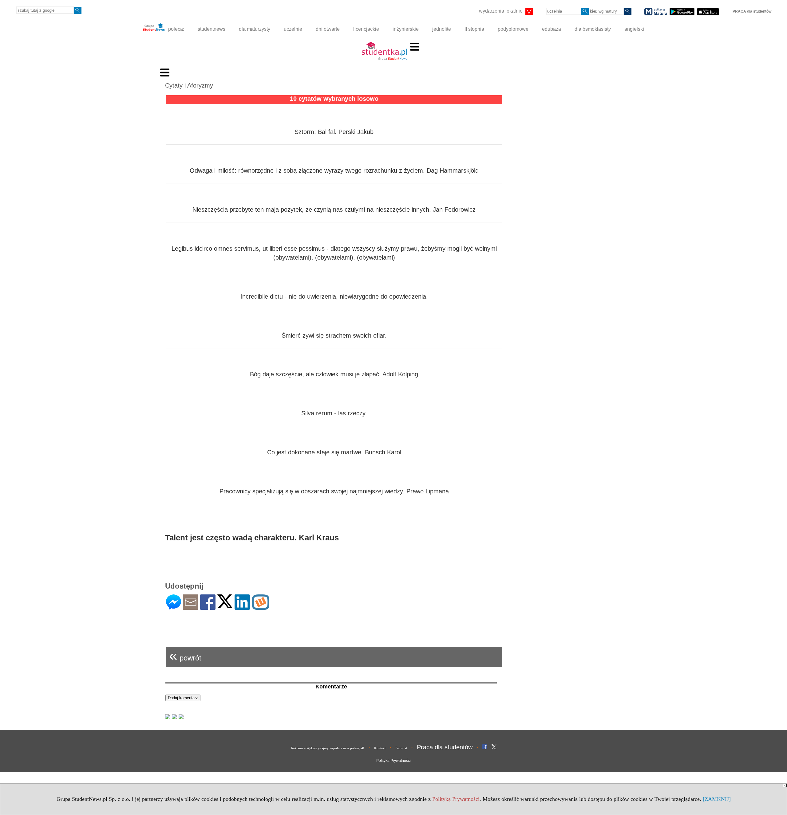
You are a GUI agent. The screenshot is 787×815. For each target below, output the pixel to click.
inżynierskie (406, 29)
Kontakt (380, 748)
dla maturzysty (254, 29)
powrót (185, 655)
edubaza (551, 29)
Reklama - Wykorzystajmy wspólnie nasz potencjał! (327, 748)
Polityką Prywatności (456, 799)
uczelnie (293, 29)
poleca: (175, 29)
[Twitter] (225, 605)
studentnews (211, 29)
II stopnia (474, 29)
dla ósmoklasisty (593, 29)
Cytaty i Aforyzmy (189, 85)
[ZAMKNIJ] (717, 799)
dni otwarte (328, 29)
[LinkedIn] (242, 607)
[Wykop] (260, 607)
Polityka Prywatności (393, 760)
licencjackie (366, 29)
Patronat (401, 748)
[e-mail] (190, 607)
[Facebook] (208, 607)
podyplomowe (513, 29)
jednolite (441, 29)
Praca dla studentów (445, 747)
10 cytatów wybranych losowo (334, 98)
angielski (634, 29)
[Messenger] (173, 607)
